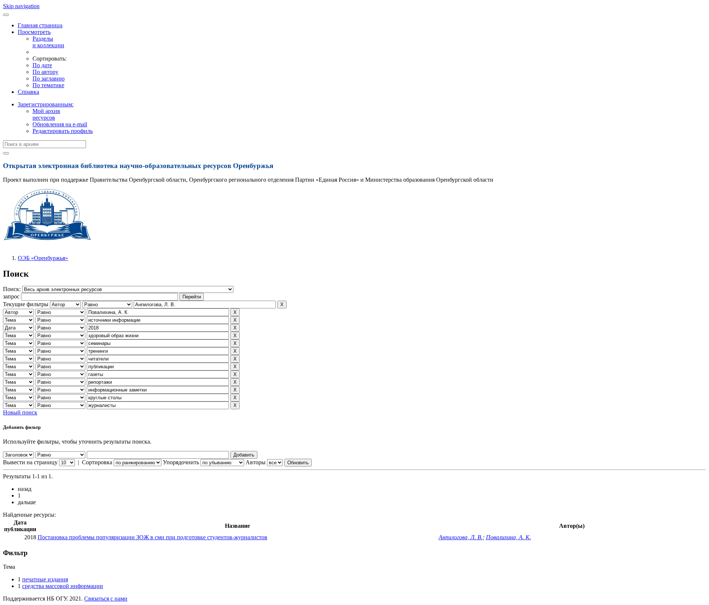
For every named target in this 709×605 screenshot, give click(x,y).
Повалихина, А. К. (508, 537)
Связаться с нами (105, 598)
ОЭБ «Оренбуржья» (43, 258)
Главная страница (40, 25)
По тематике (48, 85)
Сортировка (97, 462)
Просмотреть (34, 32)
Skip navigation (21, 6)
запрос (11, 296)
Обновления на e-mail (59, 124)
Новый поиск (20, 412)
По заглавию (48, 78)
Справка (28, 92)
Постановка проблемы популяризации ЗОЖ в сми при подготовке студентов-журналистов (152, 537)
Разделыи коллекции (48, 41)
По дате (42, 65)
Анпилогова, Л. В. (461, 537)
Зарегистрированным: (45, 104)
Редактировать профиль (62, 131)
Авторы (256, 462)
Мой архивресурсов (46, 114)
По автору (45, 72)
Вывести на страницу (30, 462)
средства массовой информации (62, 586)
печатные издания (45, 579)
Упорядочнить (181, 462)
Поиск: (12, 289)
